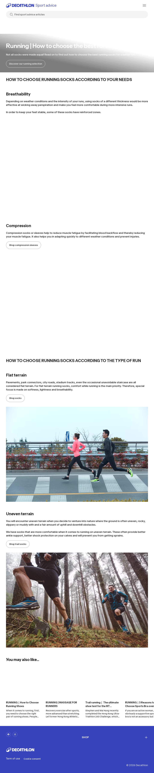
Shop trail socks (17, 544)
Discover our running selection (25, 63)
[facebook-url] (8, 734)
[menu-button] (144, 5)
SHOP (85, 737)
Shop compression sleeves (23, 245)
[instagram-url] (15, 734)
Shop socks (15, 398)
